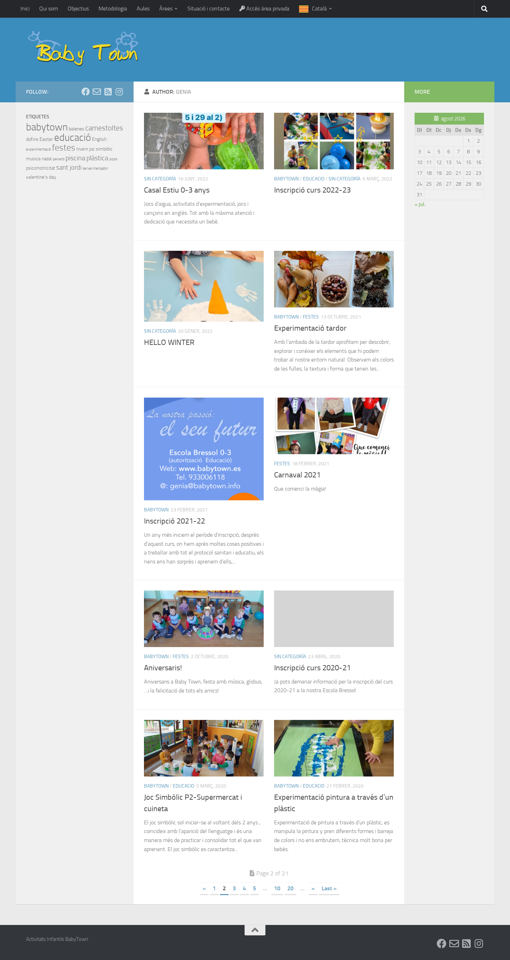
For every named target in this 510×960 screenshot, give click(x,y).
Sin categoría (160, 179)
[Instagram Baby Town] (119, 91)
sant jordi (69, 167)
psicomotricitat (40, 168)
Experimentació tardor (310, 328)
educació (72, 137)
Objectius (78, 8)
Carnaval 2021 (297, 474)
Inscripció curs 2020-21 (312, 667)
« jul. (420, 204)
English (99, 139)
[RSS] (108, 91)
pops (113, 159)
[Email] (97, 91)
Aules (143, 8)
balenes (76, 129)
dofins (32, 139)
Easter (46, 139)
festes (311, 317)
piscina (75, 158)
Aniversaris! (163, 667)
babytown (286, 179)
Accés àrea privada (267, 8)
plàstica (97, 158)
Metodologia (113, 8)
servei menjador (95, 168)
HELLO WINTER (169, 342)
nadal (47, 158)
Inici (24, 8)
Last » (329, 888)
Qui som (48, 8)
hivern (82, 149)
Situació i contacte (208, 8)
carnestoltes (104, 128)
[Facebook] (86, 91)
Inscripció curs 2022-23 (312, 190)
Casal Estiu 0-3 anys (177, 190)
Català (319, 8)
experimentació (38, 149)
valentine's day (41, 177)
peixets (59, 159)
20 (290, 888)
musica (33, 159)
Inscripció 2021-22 (174, 521)
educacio (313, 179)
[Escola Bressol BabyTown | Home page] (84, 49)
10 (277, 888)
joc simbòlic (100, 149)
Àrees (165, 8)
